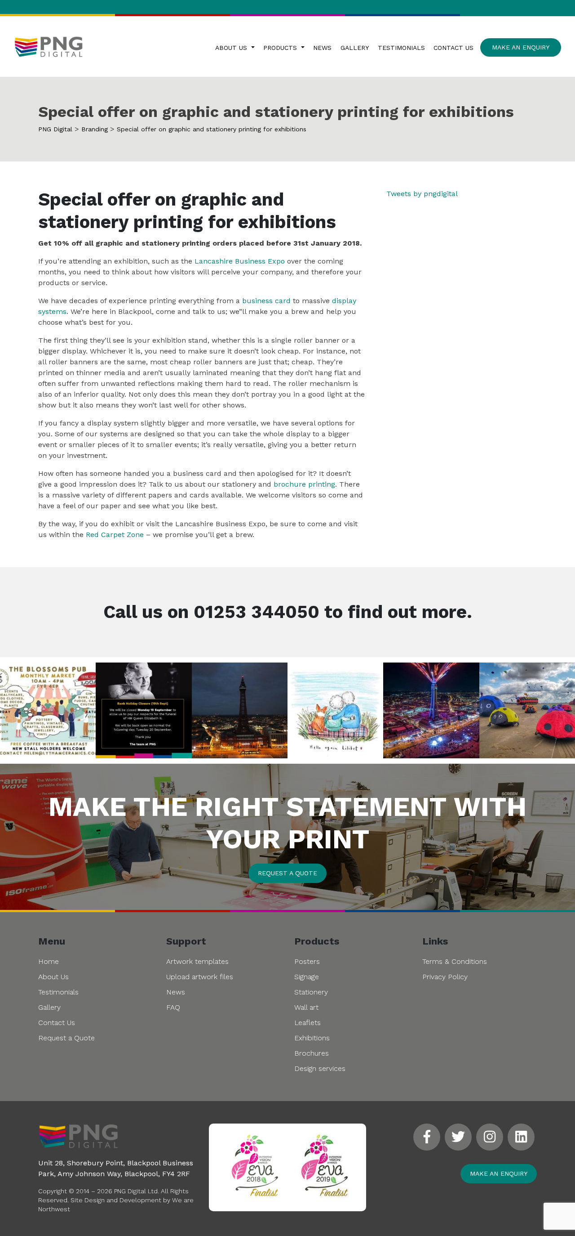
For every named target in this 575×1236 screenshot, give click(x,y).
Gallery (355, 47)
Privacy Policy (445, 976)
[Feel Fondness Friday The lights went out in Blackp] (240, 710)
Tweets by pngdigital (422, 193)
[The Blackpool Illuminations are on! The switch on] (431, 710)
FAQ (173, 1007)
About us (232, 47)
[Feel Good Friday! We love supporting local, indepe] (48, 710)
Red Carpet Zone (115, 534)
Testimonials (401, 47)
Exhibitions (312, 1038)
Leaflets (307, 1022)
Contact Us (453, 47)
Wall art (306, 1007)
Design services (319, 1068)
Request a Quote (66, 1038)
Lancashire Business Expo (240, 261)
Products (281, 47)
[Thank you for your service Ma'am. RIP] (335, 710)
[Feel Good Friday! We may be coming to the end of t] (527, 710)
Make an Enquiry (520, 47)
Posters (307, 961)
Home (48, 961)
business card (266, 300)
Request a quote (287, 873)
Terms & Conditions (454, 961)
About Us (53, 976)
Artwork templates (197, 961)
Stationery (311, 992)
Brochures (311, 1053)
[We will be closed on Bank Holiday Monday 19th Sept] (143, 710)
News (322, 47)
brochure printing (304, 484)
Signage (306, 976)
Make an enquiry (498, 1173)
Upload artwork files (199, 976)
